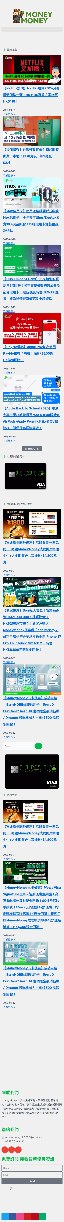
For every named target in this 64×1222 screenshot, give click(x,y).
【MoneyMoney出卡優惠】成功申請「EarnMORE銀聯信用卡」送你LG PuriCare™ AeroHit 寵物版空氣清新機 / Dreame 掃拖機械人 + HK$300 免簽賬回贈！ (31, 711)
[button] (32, 29)
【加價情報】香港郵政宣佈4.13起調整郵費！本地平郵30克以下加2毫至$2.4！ (31, 156)
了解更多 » (9, 114)
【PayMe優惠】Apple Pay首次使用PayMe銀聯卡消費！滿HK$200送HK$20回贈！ (29, 353)
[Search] (38, 746)
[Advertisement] (32, 1044)
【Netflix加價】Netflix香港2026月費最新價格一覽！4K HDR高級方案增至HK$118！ (31, 94)
